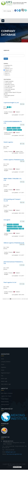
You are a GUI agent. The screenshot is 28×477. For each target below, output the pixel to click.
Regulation (3, 367)
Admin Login (4, 378)
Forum (2, 364)
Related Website (5, 401)
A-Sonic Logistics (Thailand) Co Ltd (14, 159)
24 (24, 298)
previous (4, 298)
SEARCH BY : (7, 50)
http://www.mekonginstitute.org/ (14, 454)
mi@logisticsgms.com (10, 452)
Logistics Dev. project (6, 396)
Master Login (4, 381)
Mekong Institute (5, 404)
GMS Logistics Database (6, 393)
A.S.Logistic (7, 220)
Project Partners (5, 399)
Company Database (5, 361)
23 (22, 298)
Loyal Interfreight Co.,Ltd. (11, 102)
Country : (6, 63)
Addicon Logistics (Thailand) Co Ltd (14, 243)
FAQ (2, 375)
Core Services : (7, 79)
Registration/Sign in (5, 373)
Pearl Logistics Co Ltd (10, 282)
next (26, 298)
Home (2, 358)
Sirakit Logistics (8, 142)
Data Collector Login (6, 384)
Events (2, 370)
